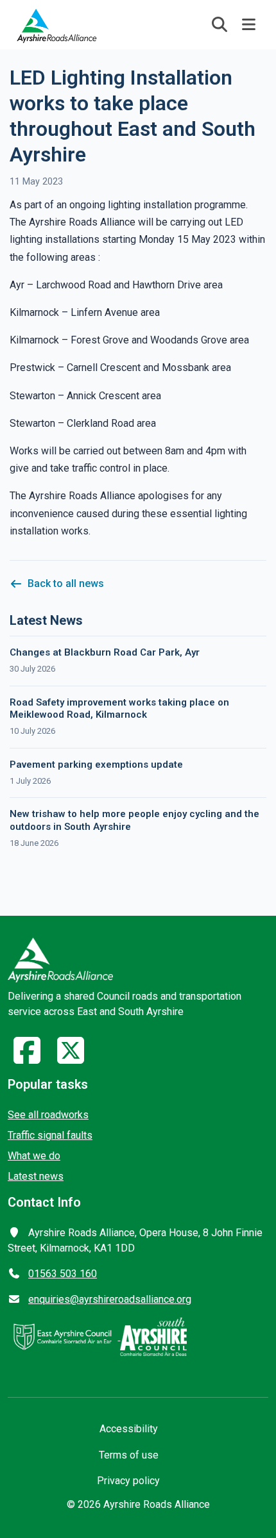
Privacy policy (128, 1481)
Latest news (36, 1176)
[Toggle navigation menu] (249, 24)
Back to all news (66, 583)
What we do (34, 1156)
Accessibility (128, 1429)
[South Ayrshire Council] (153, 1336)
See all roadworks (48, 1115)
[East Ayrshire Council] (64, 1336)
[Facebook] (27, 1058)
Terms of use (129, 1455)
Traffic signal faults (50, 1135)
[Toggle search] (219, 24)
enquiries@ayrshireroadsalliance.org (109, 1299)
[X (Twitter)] (70, 1058)
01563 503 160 (62, 1274)
